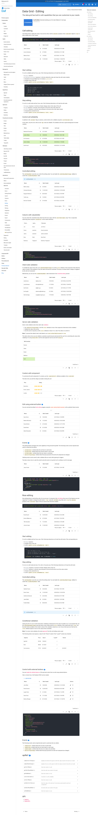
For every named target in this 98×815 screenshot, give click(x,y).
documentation (59, 1)
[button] (51, 760)
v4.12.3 (3, 3)
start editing (39, 407)
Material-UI (5, 1)
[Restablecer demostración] (75, 64)
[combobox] (64, 4)
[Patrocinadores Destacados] (6, 14)
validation (46, 325)
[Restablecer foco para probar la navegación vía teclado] (72, 64)
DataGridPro (27, 801)
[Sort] (27, 45)
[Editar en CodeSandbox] (66, 64)
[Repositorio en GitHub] (89, 4)
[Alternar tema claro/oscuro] (92, 4)
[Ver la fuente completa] (63, 154)
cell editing (60, 498)
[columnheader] (29, 45)
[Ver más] (78, 64)
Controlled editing (61, 273)
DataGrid (26, 799)
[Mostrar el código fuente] (63, 64)
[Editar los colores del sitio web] (86, 4)
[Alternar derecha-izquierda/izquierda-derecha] (95, 4)
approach (45, 631)
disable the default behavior (33, 672)
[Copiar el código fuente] (69, 64)
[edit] (70, 685)
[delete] (73, 685)
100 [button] (63, 61)
